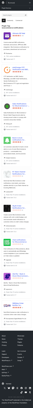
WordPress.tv (7, 360)
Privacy (4, 345)
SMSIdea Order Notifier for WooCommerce (18, 304)
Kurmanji (8, 384)
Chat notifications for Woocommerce (19, 241)
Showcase (20, 336)
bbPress (5, 372)
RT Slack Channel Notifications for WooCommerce (18, 173)
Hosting (4, 342)
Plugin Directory (6, 8)
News (3, 339)
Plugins (19, 342)
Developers (5, 357)
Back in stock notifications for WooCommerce (18, 139)
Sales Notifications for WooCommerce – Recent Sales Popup (20, 105)
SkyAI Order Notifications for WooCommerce (18, 207)
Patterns (20, 345)
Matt (4, 369)
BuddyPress (6, 376)
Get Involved (21, 351)
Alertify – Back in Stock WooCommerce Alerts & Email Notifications (20, 275)
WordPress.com (8, 366)
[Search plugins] (25, 15)
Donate (20, 357)
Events (19, 354)
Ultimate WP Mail (18, 33)
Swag (20, 360)
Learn (3, 351)
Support (4, 354)
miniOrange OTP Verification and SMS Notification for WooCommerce (20, 68)
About (4, 336)
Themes (20, 339)
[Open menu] (30, 2)
